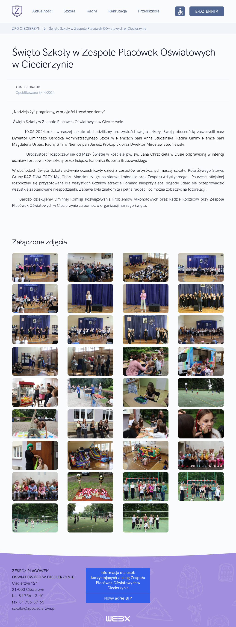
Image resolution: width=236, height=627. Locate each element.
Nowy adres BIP (118, 598)
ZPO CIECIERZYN (26, 29)
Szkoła (69, 11)
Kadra (91, 11)
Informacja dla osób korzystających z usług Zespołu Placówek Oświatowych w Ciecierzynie (118, 580)
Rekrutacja (117, 11)
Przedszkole (148, 11)
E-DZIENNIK (206, 11)
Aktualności (42, 11)
